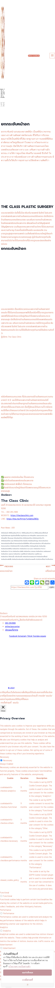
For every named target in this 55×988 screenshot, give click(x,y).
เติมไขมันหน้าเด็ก (15, 546)
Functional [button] (4, 892)
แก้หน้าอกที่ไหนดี (41, 559)
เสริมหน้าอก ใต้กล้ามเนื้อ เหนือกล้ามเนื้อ (11, 557)
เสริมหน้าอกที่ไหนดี (42, 557)
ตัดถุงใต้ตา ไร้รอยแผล (7, 538)
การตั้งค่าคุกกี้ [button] (6, 702)
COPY (52, 587)
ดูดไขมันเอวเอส (25, 536)
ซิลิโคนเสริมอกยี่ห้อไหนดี (41, 533)
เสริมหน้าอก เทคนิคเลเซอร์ (43, 551)
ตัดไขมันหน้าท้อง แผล (7, 541)
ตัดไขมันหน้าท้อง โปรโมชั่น (21, 541)
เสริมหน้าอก (16, 549)
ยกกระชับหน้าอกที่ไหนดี (7, 543)
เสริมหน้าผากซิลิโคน (6, 549)
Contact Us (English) (34, 56)
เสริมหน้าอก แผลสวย (7, 554)
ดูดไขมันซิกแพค (5, 536)
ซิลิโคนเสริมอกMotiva (28, 533)
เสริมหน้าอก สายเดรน (30, 551)
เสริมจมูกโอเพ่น (34, 546)
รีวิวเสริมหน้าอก (45, 543)
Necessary (7, 760)
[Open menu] (52, 55)
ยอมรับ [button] (16, 702)
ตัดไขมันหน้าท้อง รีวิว (38, 538)
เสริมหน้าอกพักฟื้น (6, 559)
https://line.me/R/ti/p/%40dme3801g (22, 519)
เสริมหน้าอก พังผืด (18, 551)
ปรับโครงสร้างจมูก (33, 541)
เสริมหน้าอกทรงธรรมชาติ (29, 557)
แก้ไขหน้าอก (49, 559)
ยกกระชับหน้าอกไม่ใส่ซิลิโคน (21, 543)
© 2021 (11, 688)
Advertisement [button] (6, 944)
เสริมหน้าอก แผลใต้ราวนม (35, 554)
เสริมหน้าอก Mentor (39, 549)
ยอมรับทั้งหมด (27, 972)
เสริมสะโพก (42, 546)
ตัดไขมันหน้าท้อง (27, 538)
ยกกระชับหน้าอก (43, 541)
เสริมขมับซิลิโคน (24, 546)
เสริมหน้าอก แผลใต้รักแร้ (20, 554)
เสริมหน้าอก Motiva (6, 551)
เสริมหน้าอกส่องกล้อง (18, 559)
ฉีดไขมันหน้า (4, 533)
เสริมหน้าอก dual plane (26, 549)
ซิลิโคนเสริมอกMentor (15, 533)
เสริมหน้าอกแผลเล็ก (30, 559)
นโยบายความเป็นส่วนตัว (19, 966)
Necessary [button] (4, 757)
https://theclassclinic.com (22, 515)
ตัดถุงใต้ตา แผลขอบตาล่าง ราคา (38, 536)
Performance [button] (5, 910)
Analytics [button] (4, 927)
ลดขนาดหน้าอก (5, 546)
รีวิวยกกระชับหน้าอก (35, 543)
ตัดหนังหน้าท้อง (18, 538)
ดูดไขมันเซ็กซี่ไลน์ (15, 536)
